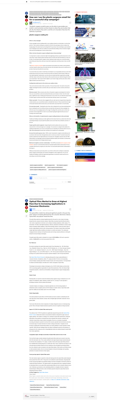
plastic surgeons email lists (36, 165)
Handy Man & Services (54, 13)
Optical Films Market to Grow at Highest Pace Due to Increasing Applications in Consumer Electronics (48, 203)
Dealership (56, 11)
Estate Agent (50, 11)
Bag (63, 11)
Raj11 (34, 208)
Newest (69, 181)
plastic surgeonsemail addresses (37, 167)
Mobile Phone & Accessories (35, 14)
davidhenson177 (36, 22)
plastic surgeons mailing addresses (38, 169)
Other (45, 11)
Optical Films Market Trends (51, 387)
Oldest (66, 181)
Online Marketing (44, 13)
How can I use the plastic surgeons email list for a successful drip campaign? (49, 18)
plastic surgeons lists (50, 165)
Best (62, 181)
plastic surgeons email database (55, 167)
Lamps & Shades (45, 14)
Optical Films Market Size (36, 387)
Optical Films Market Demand (37, 257)
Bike (60, 11)
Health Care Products (38, 11)
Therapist (67, 11)
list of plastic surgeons (62, 165)
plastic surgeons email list (37, 65)
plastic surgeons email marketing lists (57, 169)
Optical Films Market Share (52, 385)
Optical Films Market (43, 372)
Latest (31, 11)
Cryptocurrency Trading (35, 13)
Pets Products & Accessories (55, 14)
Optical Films (63, 387)
